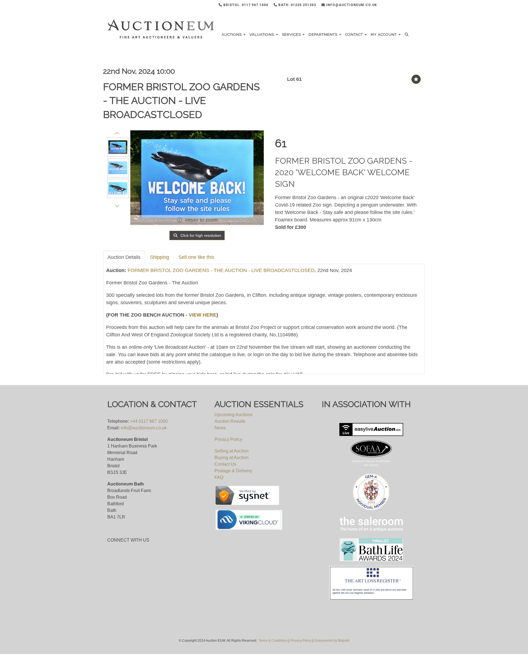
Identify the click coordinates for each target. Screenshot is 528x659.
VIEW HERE (202, 315)
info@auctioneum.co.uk (351, 5)
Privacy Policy (228, 439)
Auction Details (124, 257)
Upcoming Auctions (233, 414)
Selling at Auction (232, 451)
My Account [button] (384, 34)
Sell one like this (196, 257)
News (220, 427)
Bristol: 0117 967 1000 (245, 5)
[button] (407, 34)
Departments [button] (324, 34)
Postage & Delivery (233, 470)
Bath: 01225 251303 (296, 5)
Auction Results (230, 421)
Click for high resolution (200, 235)
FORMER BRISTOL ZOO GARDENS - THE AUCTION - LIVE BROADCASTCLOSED (181, 100)
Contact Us (225, 464)
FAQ (219, 477)
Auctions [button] (232, 34)
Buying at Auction (232, 457)
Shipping (159, 257)
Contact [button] (354, 34)
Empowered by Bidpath (332, 640)
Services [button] (292, 34)
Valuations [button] (262, 34)
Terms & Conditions (273, 640)
